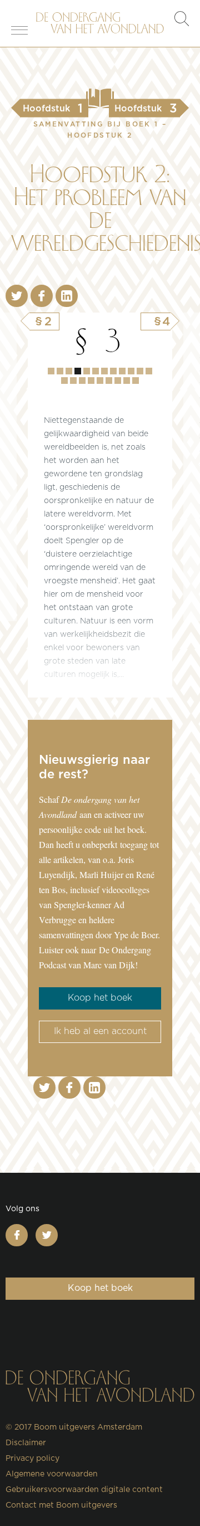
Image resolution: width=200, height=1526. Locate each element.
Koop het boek (100, 997)
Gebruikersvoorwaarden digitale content (84, 1490)
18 (117, 380)
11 (149, 371)
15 (91, 380)
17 (109, 380)
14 (82, 380)
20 (135, 380)
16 (100, 380)
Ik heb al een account (100, 1031)
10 (140, 371)
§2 (44, 322)
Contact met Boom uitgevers (61, 1505)
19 (126, 380)
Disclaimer (26, 1443)
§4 (162, 322)
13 (73, 380)
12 (64, 380)
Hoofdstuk (51, 371)
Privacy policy (32, 1458)
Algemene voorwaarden (52, 1474)
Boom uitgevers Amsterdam (88, 1427)
